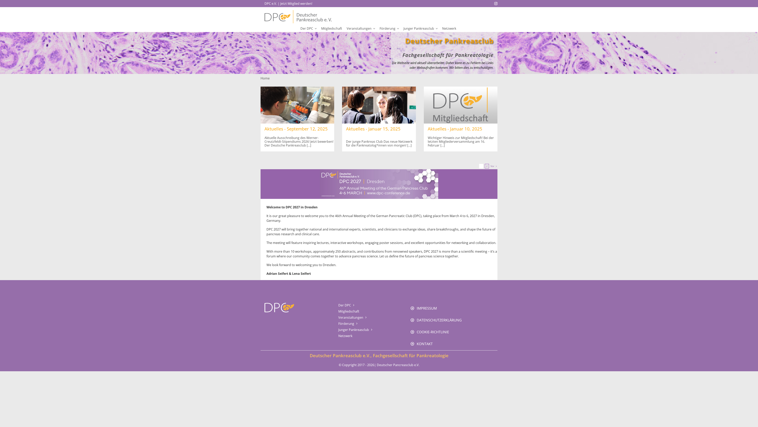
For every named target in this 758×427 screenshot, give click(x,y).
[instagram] (495, 3)
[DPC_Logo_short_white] (279, 304)
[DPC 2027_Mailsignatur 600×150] (379, 171)
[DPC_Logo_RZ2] (298, 11)
